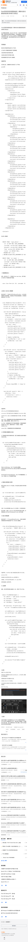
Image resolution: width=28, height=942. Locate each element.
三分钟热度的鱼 (4, 764)
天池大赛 (10, 928)
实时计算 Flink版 (9, 727)
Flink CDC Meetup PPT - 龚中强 (8, 893)
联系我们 (14, 925)
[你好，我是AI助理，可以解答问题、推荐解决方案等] (20, 5)
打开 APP (24, 1)
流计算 (7, 729)
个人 (26, 8)
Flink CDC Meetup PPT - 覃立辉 (8, 898)
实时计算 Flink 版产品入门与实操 (8, 874)
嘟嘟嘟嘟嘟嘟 (3, 819)
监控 (7, 731)
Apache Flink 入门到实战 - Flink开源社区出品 (10, 871)
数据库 (23, 729)
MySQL (18, 729)
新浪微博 (8, 922)
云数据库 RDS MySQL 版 (18, 727)
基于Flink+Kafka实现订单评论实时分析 (9, 913)
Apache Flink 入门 (5, 881)
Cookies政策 (12, 933)
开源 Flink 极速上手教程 (6, 876)
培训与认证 (14, 928)
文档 (2, 928)
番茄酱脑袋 (3, 780)
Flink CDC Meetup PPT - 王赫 (7, 896)
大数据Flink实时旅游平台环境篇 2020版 (9, 868)
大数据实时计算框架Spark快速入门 (8, 879)
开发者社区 (6, 928)
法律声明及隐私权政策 (5, 933)
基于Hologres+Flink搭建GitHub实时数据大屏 (10, 910)
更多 (2, 885)
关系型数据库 (12, 729)
